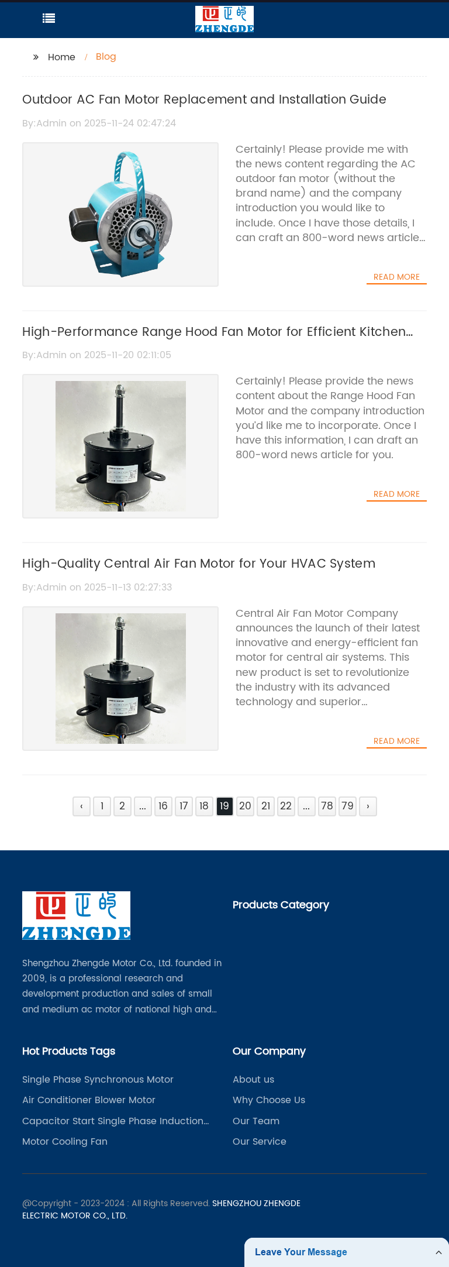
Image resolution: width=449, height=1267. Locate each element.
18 (204, 806)
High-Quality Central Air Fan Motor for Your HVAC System (198, 564)
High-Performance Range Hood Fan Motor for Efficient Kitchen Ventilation (214, 342)
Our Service (259, 1141)
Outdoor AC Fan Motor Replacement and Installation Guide (204, 100)
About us (253, 1079)
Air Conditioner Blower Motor (89, 1100)
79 (347, 806)
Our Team (256, 1121)
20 (245, 806)
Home (61, 57)
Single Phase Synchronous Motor (98, 1080)
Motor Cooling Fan (65, 1142)
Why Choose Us (269, 1100)
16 (163, 806)
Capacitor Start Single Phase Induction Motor (112, 1121)
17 (183, 806)
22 (286, 806)
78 (327, 806)
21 (265, 806)
